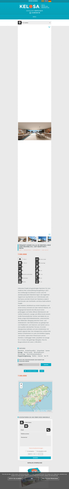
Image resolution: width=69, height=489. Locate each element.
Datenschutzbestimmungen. (36, 448)
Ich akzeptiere (30, 451)
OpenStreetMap (42, 410)
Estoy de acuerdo (15, 478)
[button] (49, 131)
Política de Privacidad (50, 478)
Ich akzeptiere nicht (41, 451)
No (32, 478)
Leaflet (36, 410)
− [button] (21, 387)
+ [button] (21, 384)
